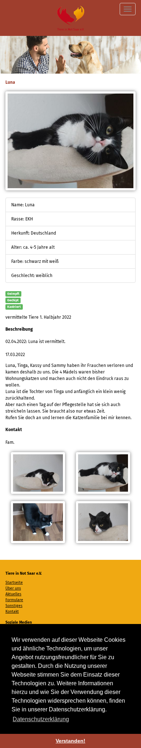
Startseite (14, 582)
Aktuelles (13, 594)
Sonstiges (13, 605)
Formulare (14, 600)
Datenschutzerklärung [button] (41, 719)
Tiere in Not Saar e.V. (70, 18)
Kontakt (12, 611)
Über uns (13, 588)
